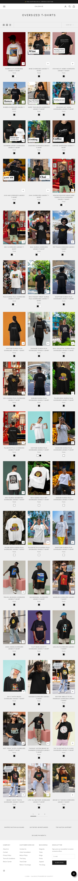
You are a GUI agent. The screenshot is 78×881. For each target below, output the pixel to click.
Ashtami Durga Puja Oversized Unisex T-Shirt (14, 349)
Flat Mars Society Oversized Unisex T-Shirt (39, 648)
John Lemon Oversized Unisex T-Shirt (14, 648)
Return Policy (23, 855)
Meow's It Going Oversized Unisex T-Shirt (64, 801)
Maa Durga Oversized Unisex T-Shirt (39, 248)
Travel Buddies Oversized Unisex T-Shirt (14, 598)
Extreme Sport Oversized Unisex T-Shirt (14, 146)
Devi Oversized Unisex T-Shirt (14, 248)
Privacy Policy (7, 855)
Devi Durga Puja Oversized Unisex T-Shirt (14, 399)
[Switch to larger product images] (4, 24)
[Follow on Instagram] (4, 871)
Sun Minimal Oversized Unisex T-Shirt (39, 598)
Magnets (41, 849)
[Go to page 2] (45, 814)
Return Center (7, 861)
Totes (41, 852)
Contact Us (23, 849)
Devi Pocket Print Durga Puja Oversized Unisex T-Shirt (39, 298)
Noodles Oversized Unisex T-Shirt (63, 598)
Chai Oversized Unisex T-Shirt (39, 196)
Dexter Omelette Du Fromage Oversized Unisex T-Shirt (64, 698)
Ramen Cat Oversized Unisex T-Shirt (14, 69)
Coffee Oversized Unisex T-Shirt (64, 146)
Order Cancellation (25, 852)
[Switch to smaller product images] (7, 24)
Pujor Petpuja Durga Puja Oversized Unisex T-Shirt (39, 548)
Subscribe (59, 862)
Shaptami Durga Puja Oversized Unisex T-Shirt (64, 297)
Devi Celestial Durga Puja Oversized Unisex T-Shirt (64, 349)
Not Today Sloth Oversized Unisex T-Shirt (14, 749)
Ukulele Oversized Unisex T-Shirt (63, 648)
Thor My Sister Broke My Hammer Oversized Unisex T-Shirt (39, 750)
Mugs (41, 855)
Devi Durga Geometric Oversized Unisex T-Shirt (14, 498)
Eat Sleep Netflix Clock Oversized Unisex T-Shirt (64, 749)
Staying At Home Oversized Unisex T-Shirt (64, 69)
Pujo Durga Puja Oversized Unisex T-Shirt (14, 297)
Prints (41, 858)
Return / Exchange (25, 865)
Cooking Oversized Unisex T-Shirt (39, 146)
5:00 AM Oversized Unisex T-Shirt (14, 196)
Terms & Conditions (9, 858)
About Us (6, 849)
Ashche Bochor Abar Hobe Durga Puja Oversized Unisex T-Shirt (64, 197)
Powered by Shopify (45, 876)
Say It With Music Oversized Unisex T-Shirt (14, 697)
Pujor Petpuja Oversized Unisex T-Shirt (14, 449)
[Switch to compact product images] (10, 24)
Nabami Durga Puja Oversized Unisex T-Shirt (39, 399)
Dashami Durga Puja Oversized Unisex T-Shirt (39, 349)
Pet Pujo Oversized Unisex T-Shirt (63, 248)
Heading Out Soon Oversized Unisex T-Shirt (64, 108)
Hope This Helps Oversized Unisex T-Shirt (39, 108)
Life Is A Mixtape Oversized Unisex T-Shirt (39, 801)
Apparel (41, 861)
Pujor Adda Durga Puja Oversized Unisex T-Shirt (64, 399)
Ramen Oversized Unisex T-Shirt (14, 108)
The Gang (22, 858)
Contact (5, 852)
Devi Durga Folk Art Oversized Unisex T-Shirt (39, 498)
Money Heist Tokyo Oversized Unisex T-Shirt (14, 801)
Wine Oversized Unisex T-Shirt (39, 69)
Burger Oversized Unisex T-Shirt (39, 697)
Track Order (23, 861)
